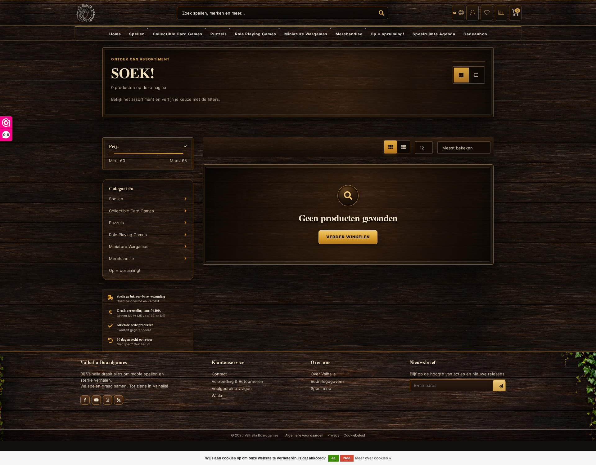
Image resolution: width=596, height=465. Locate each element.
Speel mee (321, 388)
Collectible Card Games (177, 34)
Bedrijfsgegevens (328, 381)
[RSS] (118, 400)
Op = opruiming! (387, 34)
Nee (346, 458)
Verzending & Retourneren (237, 381)
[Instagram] (107, 400)
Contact (219, 373)
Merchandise (349, 34)
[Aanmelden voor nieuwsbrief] (499, 386)
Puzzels (218, 34)
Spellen (137, 34)
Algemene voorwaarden (304, 435)
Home (115, 34)
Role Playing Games (255, 34)
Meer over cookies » (373, 458)
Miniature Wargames (305, 34)
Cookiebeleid (354, 435)
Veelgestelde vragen (232, 388)
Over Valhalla (323, 373)
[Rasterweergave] (461, 75)
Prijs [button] (114, 146)
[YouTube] (96, 400)
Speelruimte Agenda (434, 34)
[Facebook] (85, 400)
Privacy (333, 435)
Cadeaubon (475, 34)
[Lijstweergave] (476, 75)
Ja (333, 458)
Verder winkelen (348, 236)
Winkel (218, 395)
